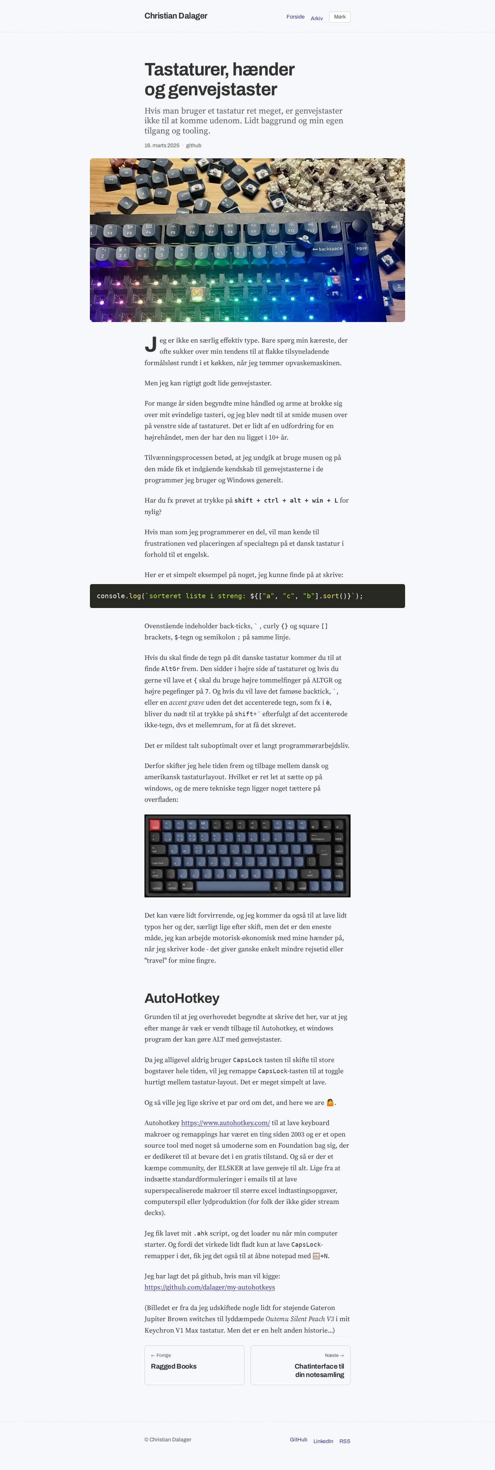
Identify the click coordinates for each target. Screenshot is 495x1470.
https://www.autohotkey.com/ (225, 1122)
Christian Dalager (175, 15)
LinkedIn (323, 1441)
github (193, 145)
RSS (345, 1441)
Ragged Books (173, 1366)
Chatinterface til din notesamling (319, 1370)
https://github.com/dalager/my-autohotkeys (209, 1287)
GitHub (298, 1439)
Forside (296, 17)
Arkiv (317, 18)
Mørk (340, 17)
